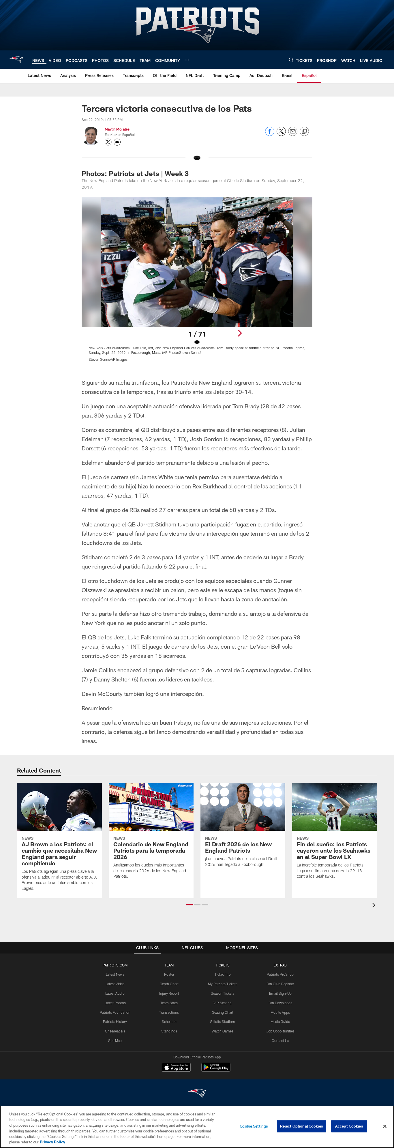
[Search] (291, 60)
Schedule (169, 1021)
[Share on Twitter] (281, 134)
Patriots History (115, 1021)
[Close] (384, 1126)
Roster (169, 974)
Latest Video (115, 984)
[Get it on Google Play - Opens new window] (216, 1070)
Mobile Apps (280, 1012)
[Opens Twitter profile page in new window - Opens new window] (108, 142)
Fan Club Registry (280, 984)
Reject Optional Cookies (301, 1126)
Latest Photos (115, 1003)
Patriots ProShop (280, 974)
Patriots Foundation (115, 1012)
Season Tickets (222, 993)
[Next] (239, 333)
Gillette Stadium (222, 1021)
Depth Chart (169, 984)
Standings (169, 1031)
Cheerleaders (115, 1031)
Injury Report (169, 993)
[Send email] (292, 134)
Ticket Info (223, 974)
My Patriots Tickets (222, 984)
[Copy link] (304, 132)
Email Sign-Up (280, 993)
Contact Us (280, 1041)
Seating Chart (222, 1012)
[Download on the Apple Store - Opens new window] (176, 1068)
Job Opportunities (280, 1031)
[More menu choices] (187, 60)
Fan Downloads (280, 1003)
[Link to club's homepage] (16, 60)
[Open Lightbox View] (197, 283)
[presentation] (374, 906)
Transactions (169, 1012)
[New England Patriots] (197, 1094)
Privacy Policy (52, 1142)
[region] (197, 1127)
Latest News (115, 974)
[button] (189, 905)
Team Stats (169, 1003)
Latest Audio (115, 993)
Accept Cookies (349, 1126)
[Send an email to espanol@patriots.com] (117, 142)
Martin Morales (117, 129)
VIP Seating (222, 1003)
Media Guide (280, 1021)
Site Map (115, 1041)
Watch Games (222, 1031)
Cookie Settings (254, 1126)
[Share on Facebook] (269, 134)
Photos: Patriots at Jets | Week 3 (135, 173)
